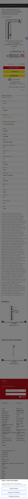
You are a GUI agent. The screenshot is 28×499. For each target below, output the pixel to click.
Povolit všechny (14, 488)
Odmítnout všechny (14, 496)
